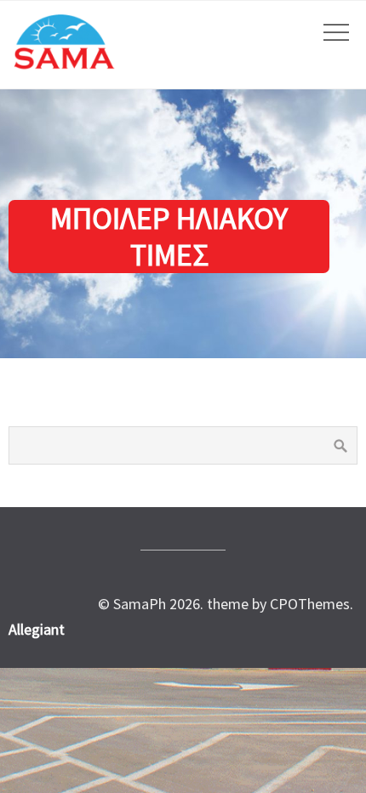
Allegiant (37, 629)
